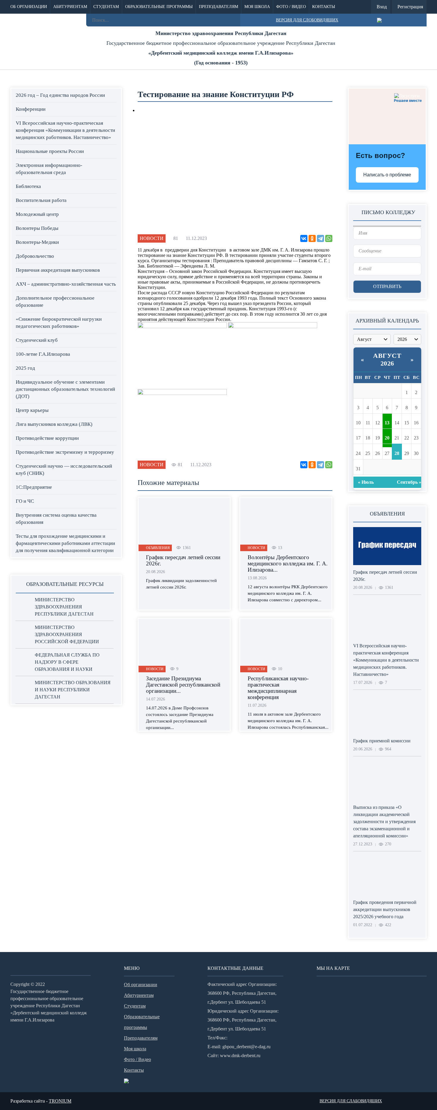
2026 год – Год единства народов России (60, 95)
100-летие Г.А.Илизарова (43, 354)
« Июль (366, 482)
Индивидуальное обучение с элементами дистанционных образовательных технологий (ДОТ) (65, 389)
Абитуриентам (70, 6)
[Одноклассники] (312, 238)
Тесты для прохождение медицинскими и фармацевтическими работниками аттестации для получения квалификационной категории (65, 543)
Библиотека (28, 186)
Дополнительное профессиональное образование (55, 301)
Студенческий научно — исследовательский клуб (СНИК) (64, 469)
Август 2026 (387, 359)
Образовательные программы (159, 6)
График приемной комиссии (382, 740)
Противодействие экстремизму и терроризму (65, 452)
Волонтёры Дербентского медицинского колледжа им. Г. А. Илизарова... (288, 563)
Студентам (106, 6)
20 (387, 437)
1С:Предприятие (34, 487)
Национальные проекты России (50, 151)
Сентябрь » (409, 482)
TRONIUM (60, 1100)
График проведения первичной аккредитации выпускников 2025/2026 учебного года (384, 909)
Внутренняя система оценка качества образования (56, 518)
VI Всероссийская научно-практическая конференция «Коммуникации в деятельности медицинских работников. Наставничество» (65, 130)
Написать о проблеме (387, 174)
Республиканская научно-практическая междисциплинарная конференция (278, 687)
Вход (382, 6)
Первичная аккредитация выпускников (58, 270)
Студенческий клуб (37, 340)
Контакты (323, 6)
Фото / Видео (291, 6)
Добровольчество (35, 256)
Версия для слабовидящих (351, 1101)
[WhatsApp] (328, 238)
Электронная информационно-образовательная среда (49, 168)
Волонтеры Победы (37, 228)
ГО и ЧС (25, 501)
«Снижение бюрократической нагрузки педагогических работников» (59, 322)
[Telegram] (320, 238)
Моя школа (257, 6)
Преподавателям (218, 6)
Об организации (28, 6)
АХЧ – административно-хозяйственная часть (66, 284)
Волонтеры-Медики (37, 242)
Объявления (158, 548)
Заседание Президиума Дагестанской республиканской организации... (183, 684)
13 (387, 422)
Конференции (30, 109)
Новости (152, 238)
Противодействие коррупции (47, 438)
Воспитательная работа (41, 200)
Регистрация (410, 6)
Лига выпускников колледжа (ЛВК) (54, 424)
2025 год (25, 368)
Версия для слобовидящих (307, 20)
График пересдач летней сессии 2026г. (183, 560)
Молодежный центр (37, 214)
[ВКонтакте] (303, 238)
